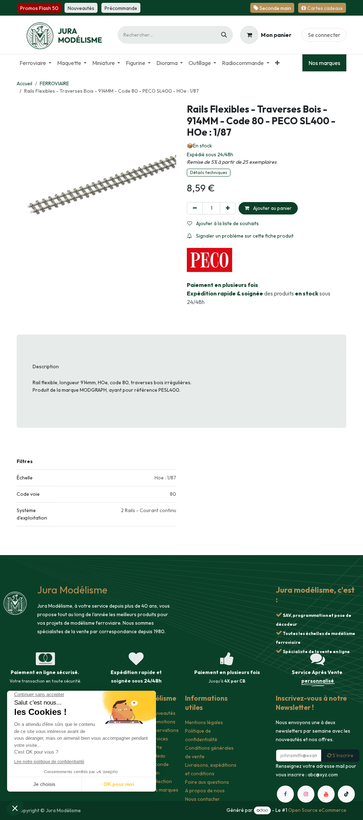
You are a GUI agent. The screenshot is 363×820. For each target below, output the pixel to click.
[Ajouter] (228, 208)
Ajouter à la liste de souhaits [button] (227, 223)
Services (158, 738)
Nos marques (324, 62)
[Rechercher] (224, 35)
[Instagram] (305, 794)
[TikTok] (346, 794)
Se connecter (324, 34)
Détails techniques (208, 172)
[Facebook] (285, 794)
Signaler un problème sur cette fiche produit (244, 236)
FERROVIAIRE (54, 83)
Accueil (24, 83)
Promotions (162, 721)
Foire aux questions (207, 782)
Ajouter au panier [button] (272, 208)
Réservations (164, 730)
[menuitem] (35, 63)
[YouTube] (326, 794)
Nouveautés (162, 713)
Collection (160, 781)
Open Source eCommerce (317, 810)
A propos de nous (205, 790)
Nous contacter (202, 799)
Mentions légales (204, 722)
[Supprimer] (195, 208)
